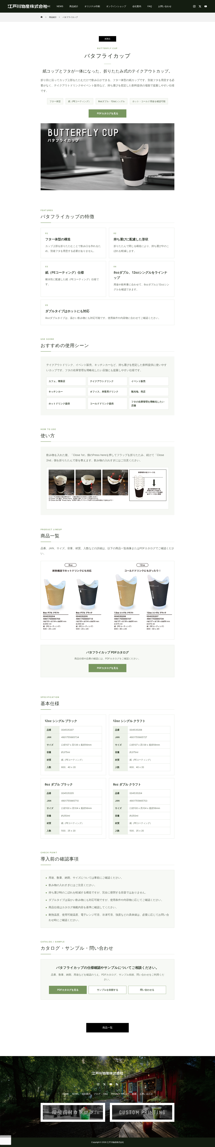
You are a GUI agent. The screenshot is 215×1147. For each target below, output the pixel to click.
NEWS (60, 6)
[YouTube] (205, 6)
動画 (134, 1094)
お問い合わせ (164, 6)
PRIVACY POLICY (120, 1094)
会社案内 (136, 6)
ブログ (97, 1094)
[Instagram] (194, 6)
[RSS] (117, 1084)
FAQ (149, 6)
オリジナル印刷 (92, 6)
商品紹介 (73, 6)
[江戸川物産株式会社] (27, 6)
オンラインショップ (116, 6)
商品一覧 (107, 1027)
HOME (65, 1094)
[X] (199, 6)
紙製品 (107, 39)
